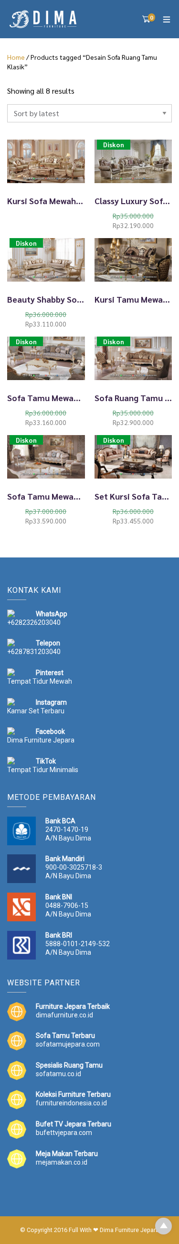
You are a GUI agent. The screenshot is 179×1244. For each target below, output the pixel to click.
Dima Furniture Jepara (40, 740)
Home (16, 57)
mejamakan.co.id (61, 1162)
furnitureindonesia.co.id (71, 1103)
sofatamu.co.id (58, 1074)
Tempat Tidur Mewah (39, 681)
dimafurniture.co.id (64, 1015)
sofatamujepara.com (68, 1044)
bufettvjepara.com (64, 1132)
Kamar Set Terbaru (35, 711)
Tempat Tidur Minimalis (42, 770)
